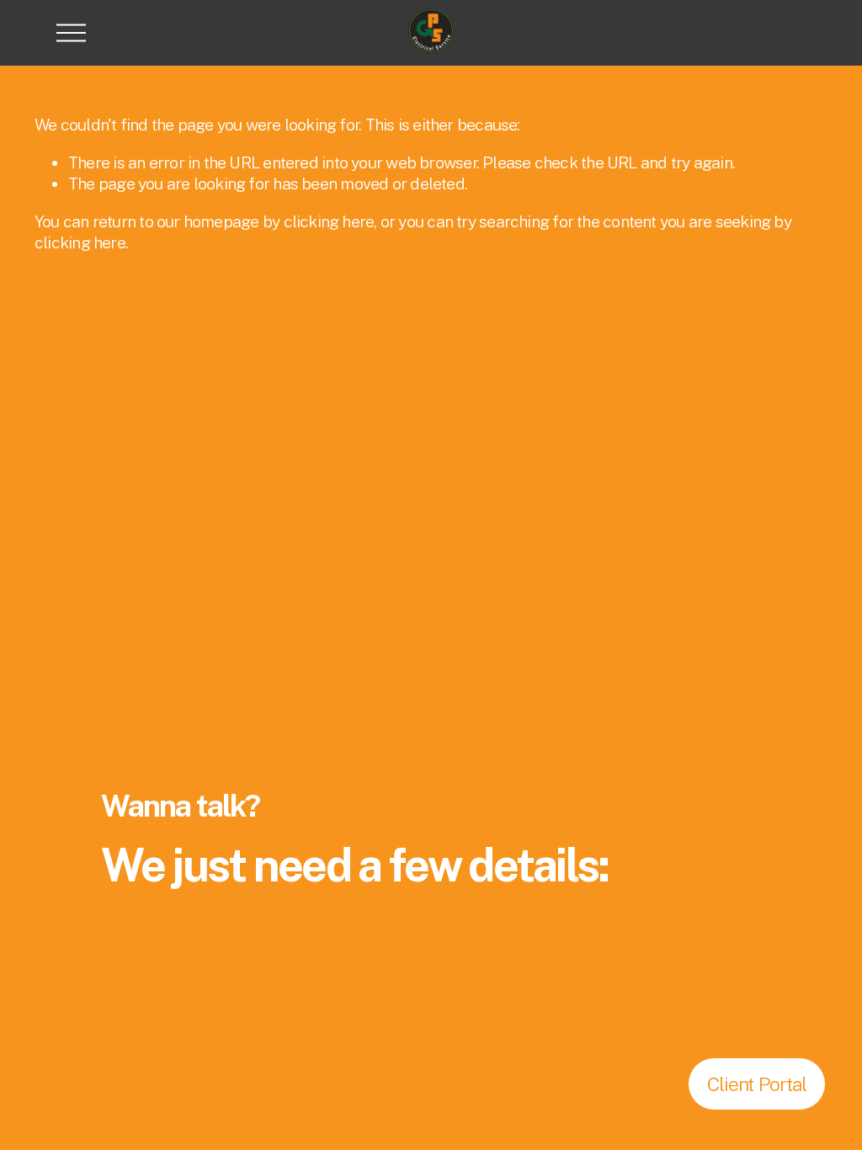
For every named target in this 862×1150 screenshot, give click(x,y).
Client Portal (756, 1084)
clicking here (329, 221)
